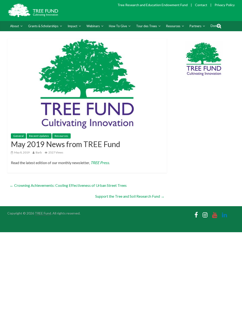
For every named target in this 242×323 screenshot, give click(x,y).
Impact (72, 26)
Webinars (93, 26)
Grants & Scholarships (43, 26)
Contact (201, 5)
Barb (39, 152)
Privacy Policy (225, 5)
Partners (195, 26)
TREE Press (100, 162)
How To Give (118, 26)
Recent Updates (39, 136)
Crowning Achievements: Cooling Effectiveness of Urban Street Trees (68, 185)
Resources (173, 26)
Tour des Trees (146, 26)
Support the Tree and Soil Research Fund (129, 196)
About (14, 26)
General (18, 136)
